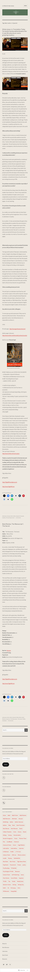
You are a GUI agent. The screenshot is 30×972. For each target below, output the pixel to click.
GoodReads (9, 841)
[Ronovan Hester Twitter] (7, 964)
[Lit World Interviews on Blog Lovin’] (10, 964)
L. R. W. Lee (18, 851)
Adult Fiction (15, 815)
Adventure (4, 516)
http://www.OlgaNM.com (8, 486)
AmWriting (5, 822)
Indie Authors (14, 848)
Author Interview (19, 822)
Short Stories (6, 878)
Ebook (24, 832)
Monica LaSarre (21, 855)
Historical (16, 841)
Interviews (4, 951)
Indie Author (6, 848)
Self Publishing (15, 874)
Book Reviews (14, 828)
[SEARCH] (26, 730)
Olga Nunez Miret (21, 861)
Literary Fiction (6, 855)
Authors (5, 825)
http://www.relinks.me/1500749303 (10, 453)
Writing (14, 884)
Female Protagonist (7, 838)
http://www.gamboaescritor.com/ (17, 329)
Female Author (17, 835)
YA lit (19, 888)
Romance (17, 871)
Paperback (5, 865)
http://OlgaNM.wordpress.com (9, 482)
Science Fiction (6, 874)
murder (4, 858)
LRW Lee (14, 855)
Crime (14, 832)
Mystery (4, 719)
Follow (5, 764)
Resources (4, 959)
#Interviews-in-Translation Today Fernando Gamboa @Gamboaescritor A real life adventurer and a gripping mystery (14, 32)
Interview (21, 848)
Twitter (13, 881)
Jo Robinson (6, 851)
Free (4, 841)
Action (4, 815)
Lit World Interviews (8, 6)
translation (4, 720)
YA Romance (6, 891)
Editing (4, 835)
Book (23, 717)
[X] (3, 777)
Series (22, 874)
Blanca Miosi (19, 717)
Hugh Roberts (21, 845)
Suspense (8, 719)
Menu (25, 5)
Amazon (9, 516)
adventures (4, 717)
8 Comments (10, 720)
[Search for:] (13, 730)
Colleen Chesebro (7, 832)
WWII (4, 888)
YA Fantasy (13, 888)
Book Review (6, 828)
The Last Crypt (9, 517)
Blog (9, 825)
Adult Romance (6, 818)
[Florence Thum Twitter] (3, 964)
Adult (9, 815)
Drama (19, 832)
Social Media (14, 878)
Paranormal (13, 865)
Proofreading (6, 868)
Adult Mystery (23, 815)
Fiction (15, 838)
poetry (24, 865)
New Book (5, 861)
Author (11, 822)
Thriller (23, 719)
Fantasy (10, 835)
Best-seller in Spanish (15, 516)
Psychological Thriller (8, 871)
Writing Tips (21, 884)
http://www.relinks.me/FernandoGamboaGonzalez (14, 335)
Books (20, 828)
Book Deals (5, 955)
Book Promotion (21, 825)
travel (13, 517)
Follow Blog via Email (7, 748)
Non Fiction (12, 861)
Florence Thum (22, 838)
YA (8, 888)
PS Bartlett (13, 868)
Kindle (12, 851)
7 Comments (18, 517)
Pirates (19, 865)
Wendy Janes (20, 881)
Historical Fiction (7, 845)
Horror (14, 845)
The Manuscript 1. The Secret (16, 719)
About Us (4, 943)
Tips (9, 881)
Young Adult (13, 891)
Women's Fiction (7, 884)
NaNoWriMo (17, 858)
